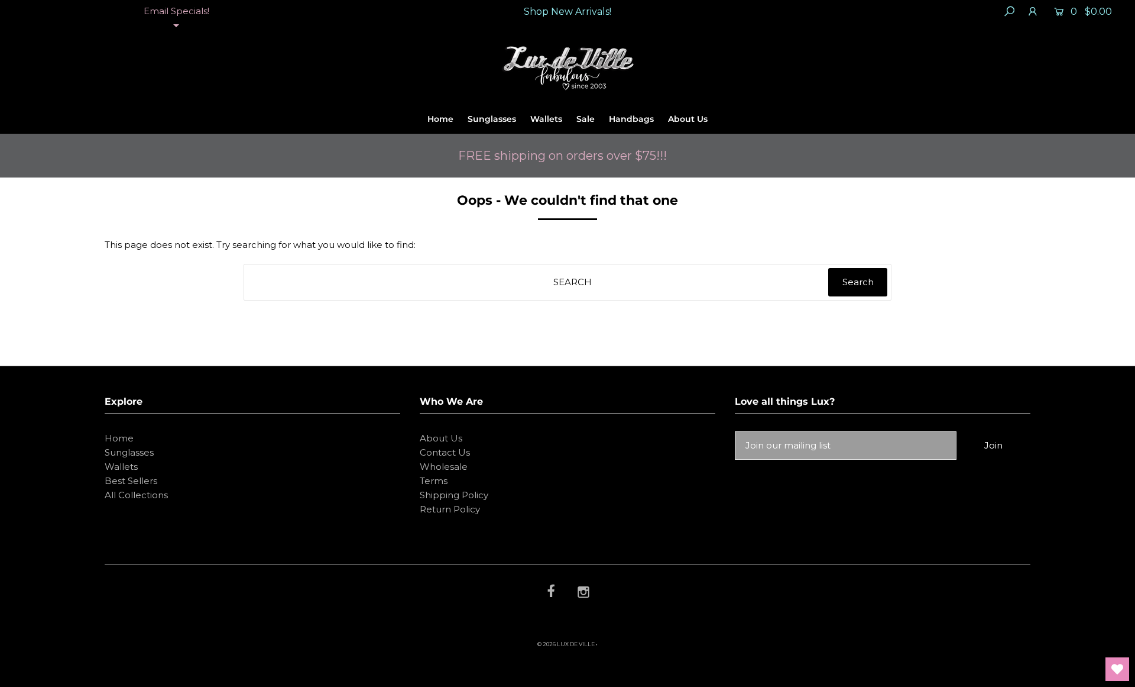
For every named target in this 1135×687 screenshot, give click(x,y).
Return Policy (450, 509)
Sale (585, 119)
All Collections (136, 495)
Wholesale (444, 466)
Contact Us (445, 452)
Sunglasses (492, 119)
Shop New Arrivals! (567, 11)
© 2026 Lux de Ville (566, 644)
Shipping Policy (454, 495)
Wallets (546, 119)
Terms (433, 480)
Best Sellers (131, 480)
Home (440, 119)
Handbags (631, 119)
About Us (688, 119)
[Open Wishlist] (1117, 669)
